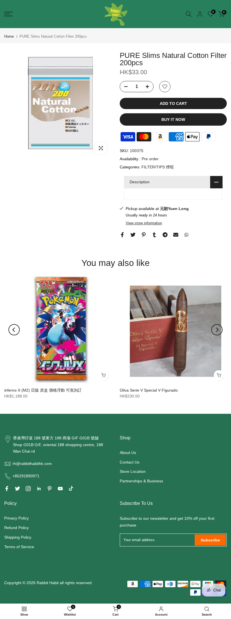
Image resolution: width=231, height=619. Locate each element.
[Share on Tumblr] (154, 234)
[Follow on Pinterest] (49, 488)
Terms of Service (19, 547)
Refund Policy (16, 527)
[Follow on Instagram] (28, 488)
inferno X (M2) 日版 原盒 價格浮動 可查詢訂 (43, 390)
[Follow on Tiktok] (71, 488)
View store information (144, 223)
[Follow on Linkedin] (38, 488)
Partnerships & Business (141, 481)
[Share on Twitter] (133, 234)
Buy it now (173, 119)
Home (9, 36)
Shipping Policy (17, 537)
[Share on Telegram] (165, 234)
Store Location (133, 471)
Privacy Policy (16, 518)
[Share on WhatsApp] (186, 234)
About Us (128, 452)
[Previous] (14, 329)
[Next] (217, 329)
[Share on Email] (175, 234)
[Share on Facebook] (122, 234)
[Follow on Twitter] (17, 488)
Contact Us (129, 462)
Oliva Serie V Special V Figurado (149, 390)
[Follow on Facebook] (6, 488)
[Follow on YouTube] (60, 488)
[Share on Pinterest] (143, 234)
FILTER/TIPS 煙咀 (157, 167)
